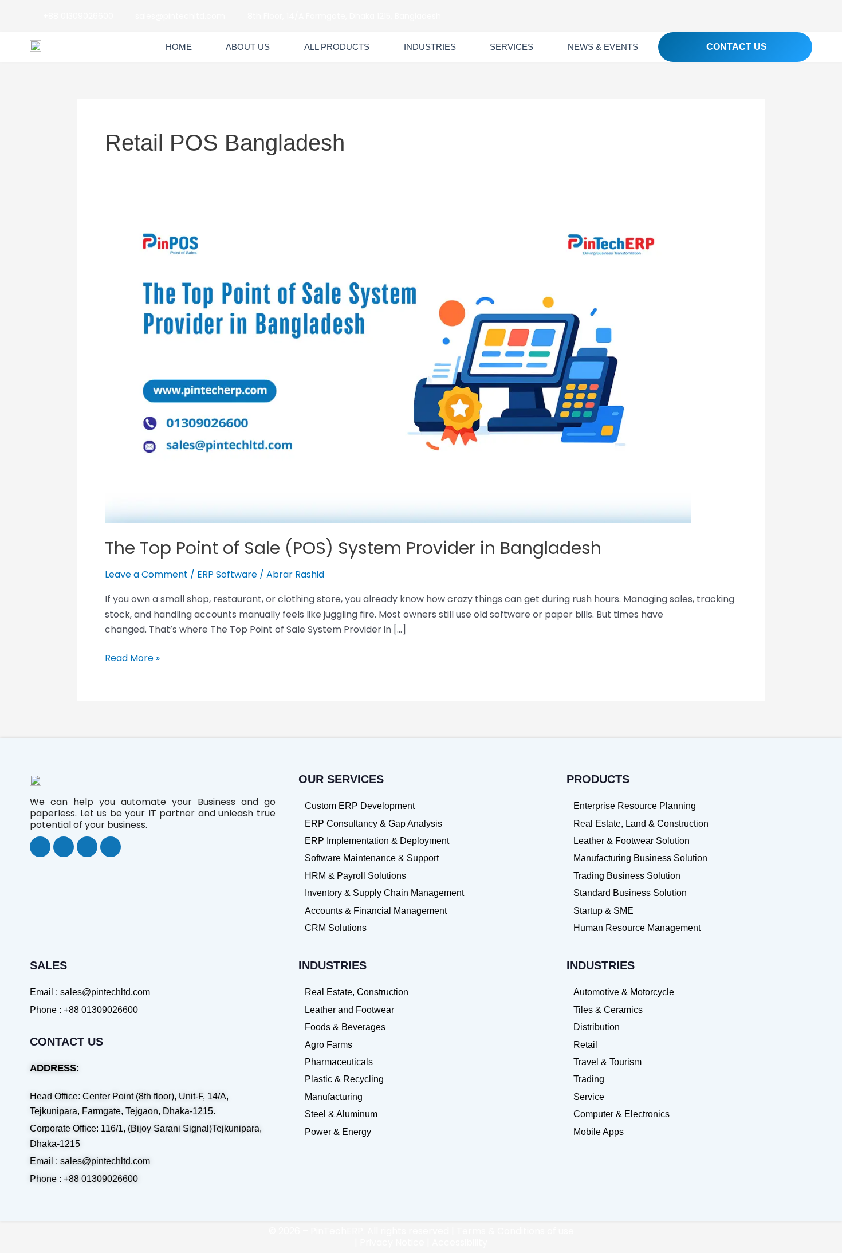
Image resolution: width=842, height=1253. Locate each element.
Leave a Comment (146, 574)
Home (179, 47)
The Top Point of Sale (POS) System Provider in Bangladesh (355, 548)
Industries (430, 47)
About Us (248, 47)
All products (336, 47)
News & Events (603, 47)
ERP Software (227, 574)
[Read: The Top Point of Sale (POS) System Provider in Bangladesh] (398, 368)
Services (511, 47)
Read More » (132, 658)
